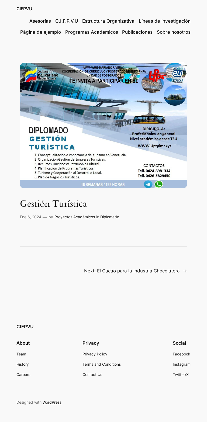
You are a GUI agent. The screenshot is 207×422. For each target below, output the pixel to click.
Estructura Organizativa (108, 21)
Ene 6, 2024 (30, 217)
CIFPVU (24, 8)
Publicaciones (137, 32)
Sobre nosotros (174, 32)
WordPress (52, 402)
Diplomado (109, 217)
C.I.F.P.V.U (66, 21)
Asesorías (40, 21)
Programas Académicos (91, 32)
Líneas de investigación (165, 21)
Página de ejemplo (40, 32)
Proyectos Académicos (74, 217)
